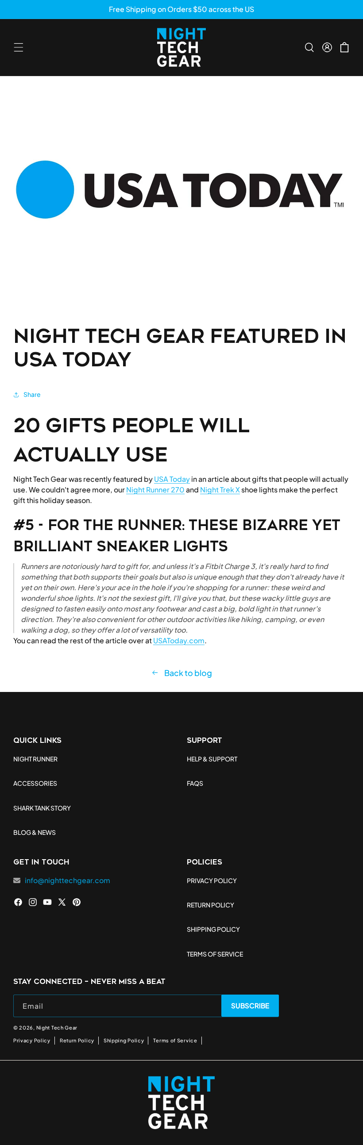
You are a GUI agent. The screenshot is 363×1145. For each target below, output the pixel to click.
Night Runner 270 (155, 489)
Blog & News (34, 832)
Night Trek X (220, 489)
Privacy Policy (31, 1040)
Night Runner (35, 759)
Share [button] (32, 394)
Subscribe (250, 1005)
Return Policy (77, 1040)
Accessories (35, 783)
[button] (18, 47)
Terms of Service (175, 1040)
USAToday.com (179, 640)
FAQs (195, 783)
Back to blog (188, 673)
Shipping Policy (124, 1040)
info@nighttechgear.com (67, 880)
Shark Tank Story (42, 808)
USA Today (172, 479)
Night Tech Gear (57, 1027)
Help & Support (212, 759)
